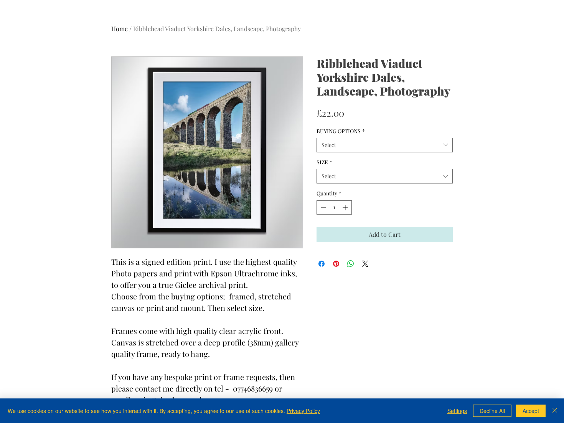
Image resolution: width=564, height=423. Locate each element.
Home (119, 29)
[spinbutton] (334, 207)
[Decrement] (322, 207)
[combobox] (385, 145)
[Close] (554, 411)
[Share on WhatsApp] (350, 263)
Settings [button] (457, 411)
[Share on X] (365, 263)
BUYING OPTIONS (341, 131)
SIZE (324, 162)
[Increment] (346, 207)
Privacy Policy (303, 411)
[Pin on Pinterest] (336, 263)
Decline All (492, 411)
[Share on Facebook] (321, 263)
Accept (531, 411)
